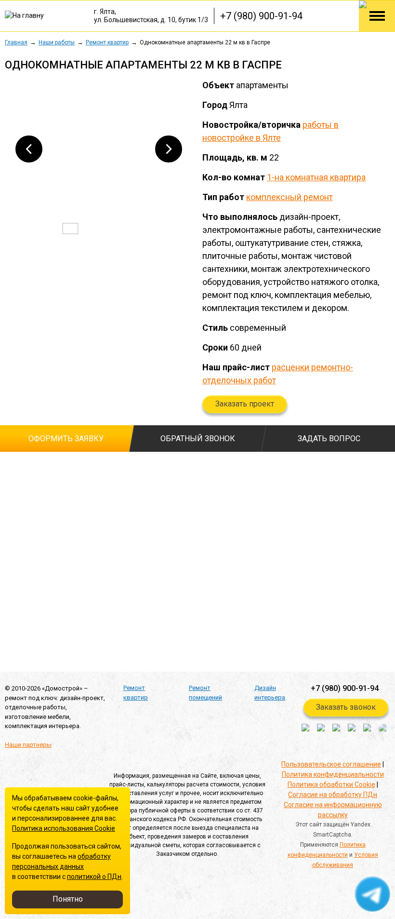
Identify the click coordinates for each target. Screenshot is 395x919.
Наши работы (57, 42)
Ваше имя (20, 469)
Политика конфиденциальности (333, 774)
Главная (16, 42)
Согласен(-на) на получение (9, 619)
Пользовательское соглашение (331, 764)
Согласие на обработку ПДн (332, 794)
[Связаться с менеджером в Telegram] (373, 894)
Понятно (68, 899)
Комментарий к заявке (168, 507)
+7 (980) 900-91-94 (261, 16)
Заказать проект (244, 403)
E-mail (14, 545)
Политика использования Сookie (63, 828)
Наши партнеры (28, 744)
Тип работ (148, 469)
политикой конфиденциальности (126, 586)
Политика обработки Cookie (331, 784)
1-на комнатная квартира (316, 177)
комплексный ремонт (289, 197)
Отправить (47, 645)
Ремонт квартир (107, 42)
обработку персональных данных (128, 601)
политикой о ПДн (94, 876)
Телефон (21, 507)
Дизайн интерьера (269, 692)
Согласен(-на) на (9, 601)
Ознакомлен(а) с (9, 586)
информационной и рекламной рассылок (114, 618)
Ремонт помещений (205, 692)
